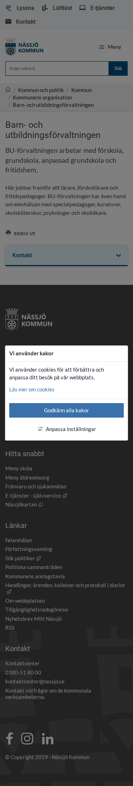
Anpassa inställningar (71, 429)
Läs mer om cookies (32, 389)
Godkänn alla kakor (66, 410)
